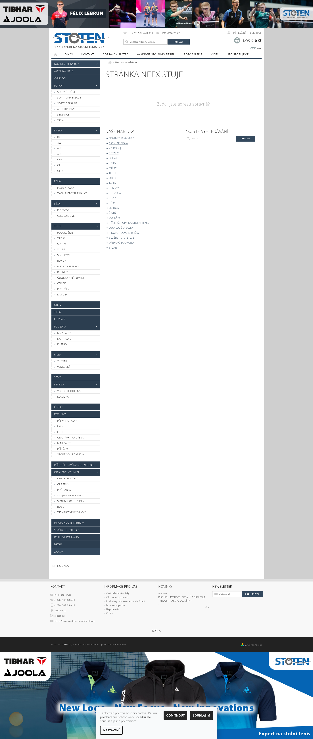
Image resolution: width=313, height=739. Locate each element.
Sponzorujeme (238, 54)
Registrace (255, 32)
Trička (61, 238)
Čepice (61, 283)
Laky (60, 426)
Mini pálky (64, 443)
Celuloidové (66, 215)
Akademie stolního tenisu (156, 54)
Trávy (60, 120)
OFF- (60, 159)
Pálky (57, 181)
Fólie (60, 432)
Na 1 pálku (64, 338)
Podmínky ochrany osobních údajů (125, 601)
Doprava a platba (115, 54)
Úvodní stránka (55, 54)
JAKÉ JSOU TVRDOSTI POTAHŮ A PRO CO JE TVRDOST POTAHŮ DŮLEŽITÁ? (181, 598)
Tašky (57, 312)
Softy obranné (67, 103)
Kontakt (87, 54)
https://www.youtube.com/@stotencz (75, 621)
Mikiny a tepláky (68, 266)
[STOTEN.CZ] (84, 40)
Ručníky (62, 272)
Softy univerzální (69, 97)
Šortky (61, 243)
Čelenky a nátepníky (70, 277)
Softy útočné (66, 92)
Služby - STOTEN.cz (66, 530)
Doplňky (63, 294)
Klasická (63, 396)
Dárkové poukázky (66, 537)
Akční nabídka (63, 71)
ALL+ (60, 154)
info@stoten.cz (63, 594)
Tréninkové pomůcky (71, 512)
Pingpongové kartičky (69, 522)
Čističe (58, 407)
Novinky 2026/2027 (66, 64)
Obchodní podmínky (117, 597)
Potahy (59, 85)
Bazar (58, 544)
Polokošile (65, 232)
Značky (59, 551)
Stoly (58, 354)
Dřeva (58, 130)
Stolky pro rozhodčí (71, 501)
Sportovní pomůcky (70, 454)
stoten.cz (59, 615)
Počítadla (64, 490)
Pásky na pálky (67, 420)
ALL (59, 148)
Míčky (58, 203)
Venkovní (63, 366)
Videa (215, 54)
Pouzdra (60, 326)
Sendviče (63, 114)
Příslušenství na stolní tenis (74, 465)
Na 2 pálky (64, 333)
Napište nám (113, 609)
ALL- (59, 142)
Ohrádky (63, 484)
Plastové (63, 210)
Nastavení (111, 730)
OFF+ (60, 171)
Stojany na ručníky (70, 495)
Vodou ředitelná (69, 391)
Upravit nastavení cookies (113, 644)
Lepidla (59, 384)
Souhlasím (201, 715)
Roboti (62, 506)
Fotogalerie (193, 54)
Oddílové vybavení (67, 472)
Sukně (61, 249)
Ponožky (63, 289)
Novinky (165, 586)
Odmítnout (175, 715)
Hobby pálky (65, 187)
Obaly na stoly (67, 478)
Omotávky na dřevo (70, 437)
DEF (59, 137)
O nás (68, 54)
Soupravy (63, 255)
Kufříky (62, 344)
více (207, 607)
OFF (59, 165)
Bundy (61, 260)
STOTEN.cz (60, 610)
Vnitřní (62, 361)
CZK (253, 48)
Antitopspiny (66, 109)
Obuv (57, 304)
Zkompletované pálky (72, 193)
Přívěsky (62, 448)
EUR (258, 48)
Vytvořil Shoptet (253, 644)
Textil (58, 226)
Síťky (57, 377)
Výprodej (60, 78)
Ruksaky (59, 319)
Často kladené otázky (117, 593)
